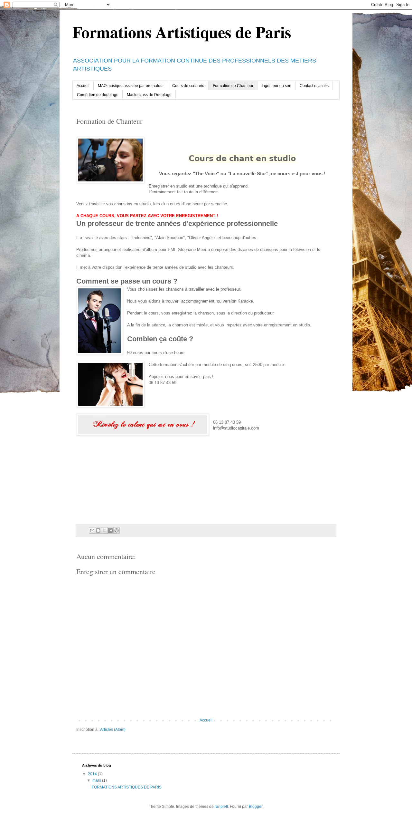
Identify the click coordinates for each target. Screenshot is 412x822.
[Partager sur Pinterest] (116, 530)
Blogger (255, 806)
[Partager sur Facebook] (110, 530)
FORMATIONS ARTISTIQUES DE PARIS (127, 787)
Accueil (83, 85)
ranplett (221, 806)
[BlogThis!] (98, 530)
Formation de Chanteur (233, 85)
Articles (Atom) (113, 729)
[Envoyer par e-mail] (92, 530)
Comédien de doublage (97, 94)
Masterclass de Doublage (149, 94)
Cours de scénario (188, 85)
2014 (93, 774)
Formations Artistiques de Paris (181, 32)
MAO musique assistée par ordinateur (131, 85)
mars (97, 780)
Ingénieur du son (276, 85)
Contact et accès (314, 85)
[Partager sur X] (104, 530)
